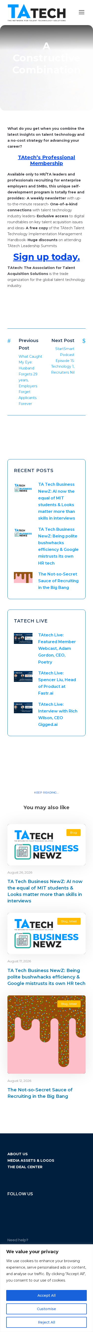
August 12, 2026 (19, 1081)
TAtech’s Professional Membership (46, 160)
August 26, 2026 (19, 872)
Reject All (46, 1322)
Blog (73, 832)
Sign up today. (46, 256)
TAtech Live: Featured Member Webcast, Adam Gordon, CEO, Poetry (57, 649)
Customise (46, 1309)
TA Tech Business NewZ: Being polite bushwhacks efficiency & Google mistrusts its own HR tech (46, 977)
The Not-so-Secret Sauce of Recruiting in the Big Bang (58, 581)
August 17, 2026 (19, 961)
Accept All (46, 1295)
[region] (46, 1288)
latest (73, 921)
